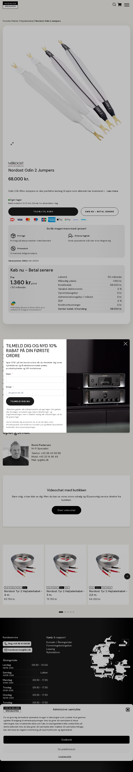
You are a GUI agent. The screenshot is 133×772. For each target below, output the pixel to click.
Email (8, 387)
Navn (8, 374)
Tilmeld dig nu (20, 401)
